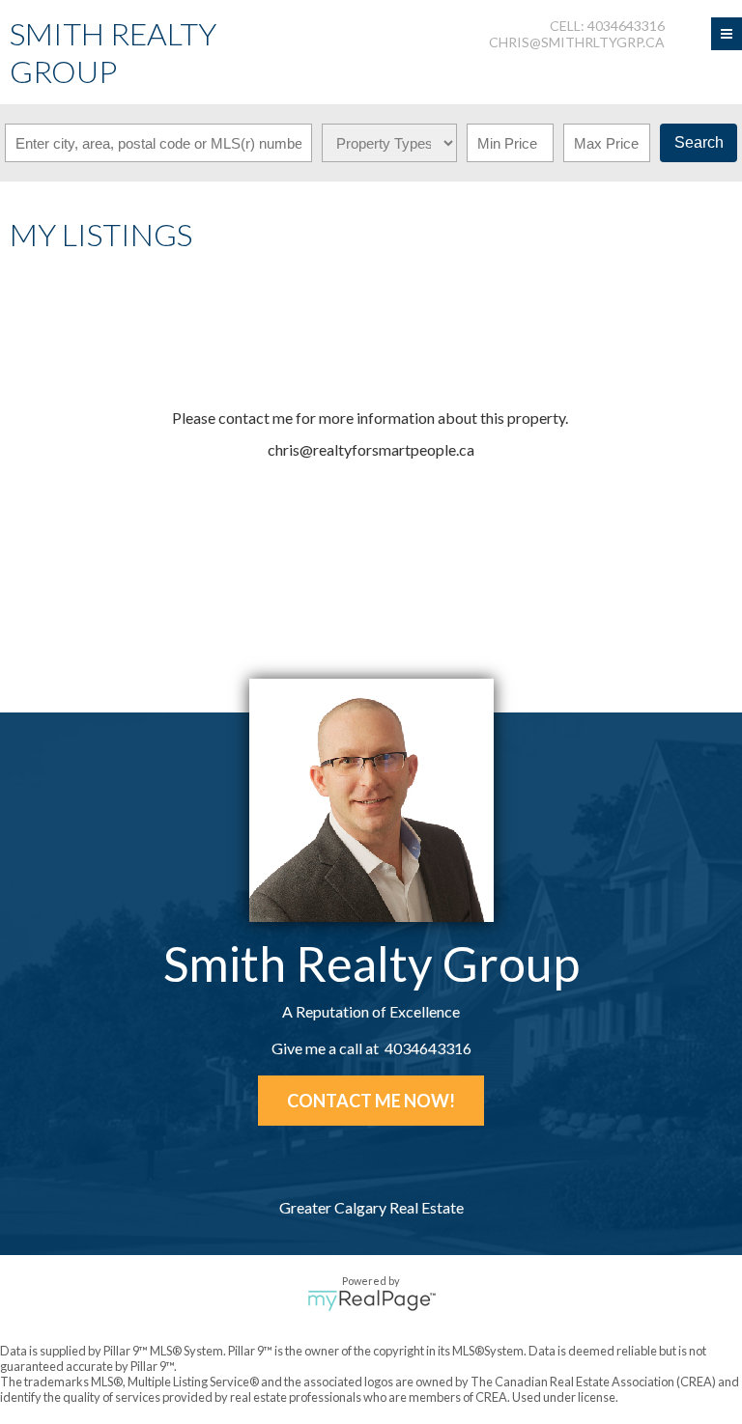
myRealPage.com (371, 1300)
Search (699, 142)
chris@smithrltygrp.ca (577, 42)
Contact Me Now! (371, 1100)
